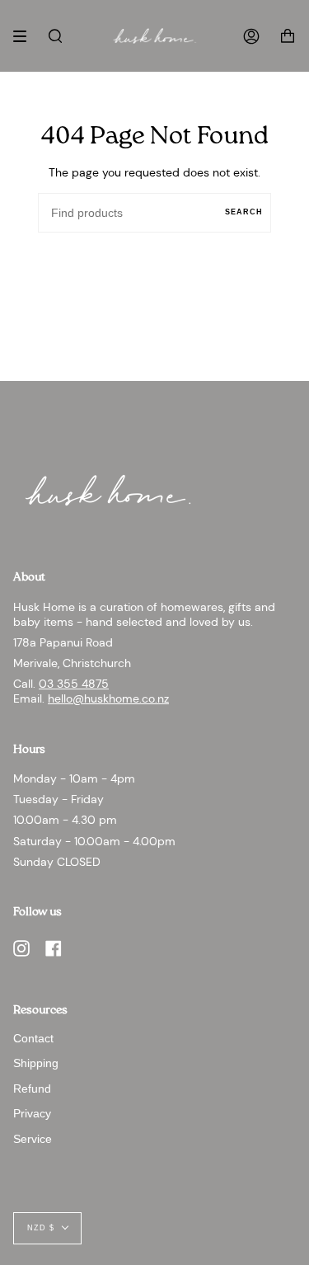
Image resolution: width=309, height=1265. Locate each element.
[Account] (251, 36)
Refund (32, 1088)
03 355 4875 (74, 683)
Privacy (32, 1113)
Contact (33, 1038)
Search (244, 212)
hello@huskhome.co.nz (108, 698)
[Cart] (287, 36)
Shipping (36, 1063)
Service (32, 1138)
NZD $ (40, 1228)
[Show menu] (25, 36)
